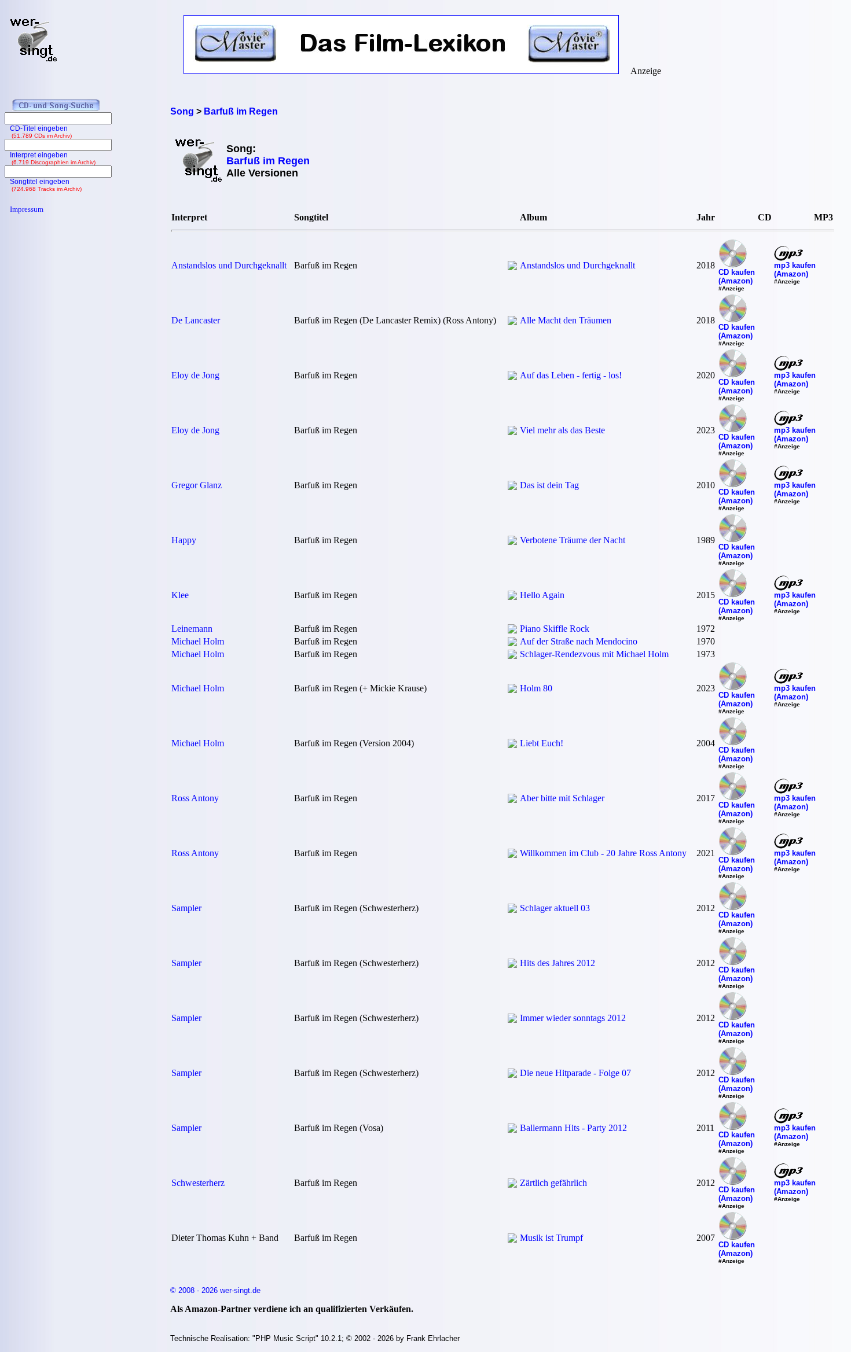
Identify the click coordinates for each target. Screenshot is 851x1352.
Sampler (186, 908)
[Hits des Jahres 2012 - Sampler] (512, 965)
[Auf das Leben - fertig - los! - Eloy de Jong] (512, 377)
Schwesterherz (198, 1183)
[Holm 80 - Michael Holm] (512, 690)
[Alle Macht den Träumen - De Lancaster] (512, 322)
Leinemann (191, 628)
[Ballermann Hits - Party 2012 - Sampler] (512, 1129)
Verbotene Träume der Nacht (572, 540)
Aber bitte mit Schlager (562, 798)
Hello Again (542, 595)
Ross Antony (195, 798)
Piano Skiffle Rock (554, 628)
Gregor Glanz (196, 485)
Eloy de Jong (195, 375)
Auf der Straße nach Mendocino (578, 641)
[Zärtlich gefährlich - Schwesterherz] (512, 1184)
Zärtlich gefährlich (553, 1183)
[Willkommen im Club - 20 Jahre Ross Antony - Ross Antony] (512, 855)
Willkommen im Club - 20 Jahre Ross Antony (603, 853)
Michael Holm (197, 641)
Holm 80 (536, 688)
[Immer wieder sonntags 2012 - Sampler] (512, 1020)
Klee (180, 595)
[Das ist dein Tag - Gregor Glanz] (512, 487)
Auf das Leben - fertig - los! (571, 375)
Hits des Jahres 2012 (557, 963)
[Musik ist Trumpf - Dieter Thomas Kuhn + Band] (512, 1239)
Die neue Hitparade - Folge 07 (575, 1073)
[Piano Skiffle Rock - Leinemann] (512, 630)
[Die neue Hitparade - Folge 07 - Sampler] (512, 1075)
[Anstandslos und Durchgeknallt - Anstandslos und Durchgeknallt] (512, 267)
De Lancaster (195, 320)
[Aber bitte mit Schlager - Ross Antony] (512, 800)
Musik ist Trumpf (551, 1238)
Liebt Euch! (541, 743)
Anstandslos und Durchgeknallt (229, 265)
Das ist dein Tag (549, 485)
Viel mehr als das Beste (562, 430)
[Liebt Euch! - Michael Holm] (512, 745)
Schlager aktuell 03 (555, 908)
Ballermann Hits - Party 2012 (573, 1128)
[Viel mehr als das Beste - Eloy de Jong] (512, 432)
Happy (183, 540)
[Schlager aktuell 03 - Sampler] (512, 910)
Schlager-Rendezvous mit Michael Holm (594, 654)
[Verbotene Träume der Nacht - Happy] (512, 542)
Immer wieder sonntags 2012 (573, 1018)
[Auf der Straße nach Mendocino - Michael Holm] (512, 643)
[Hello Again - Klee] (512, 597)
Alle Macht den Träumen (565, 320)
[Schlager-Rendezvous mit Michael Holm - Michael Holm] (512, 656)
